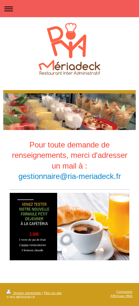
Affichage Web (122, 296)
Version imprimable (27, 293)
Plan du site (53, 293)
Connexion (124, 291)
